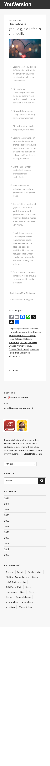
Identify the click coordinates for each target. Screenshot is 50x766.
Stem (31, 592)
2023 (6, 515)
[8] (12, 134)
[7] (12, 123)
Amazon (9, 572)
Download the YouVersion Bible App (21, 443)
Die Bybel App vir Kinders (17, 577)
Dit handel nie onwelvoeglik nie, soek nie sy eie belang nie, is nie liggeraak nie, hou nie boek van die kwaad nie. (24, 96)
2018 (6, 543)
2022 (6, 521)
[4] (12, 63)
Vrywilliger (10, 607)
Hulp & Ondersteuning (16, 582)
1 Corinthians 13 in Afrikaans (22, 293)
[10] (13, 182)
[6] (12, 107)
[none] (20, 464)
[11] (12, 200)
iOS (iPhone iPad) (13, 587)
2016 (6, 555)
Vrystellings (27, 602)
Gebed (35, 577)
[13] (13, 269)
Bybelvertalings (35, 572)
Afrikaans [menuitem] (10, 464)
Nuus (15, 371)
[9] (12, 163)
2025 (6, 504)
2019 (6, 538)
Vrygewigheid (12, 602)
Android (20, 572)
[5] (12, 85)
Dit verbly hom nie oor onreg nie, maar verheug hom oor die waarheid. (24, 114)
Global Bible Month (33, 454)
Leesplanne (11, 592)
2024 (6, 509)
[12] (13, 230)
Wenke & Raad (25, 607)
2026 (6, 498)
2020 (6, 532)
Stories (9, 597)
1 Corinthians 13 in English (21, 299)
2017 (6, 549)
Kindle (28, 587)
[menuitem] (12, 332)
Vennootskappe (23, 597)
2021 (6, 526)
